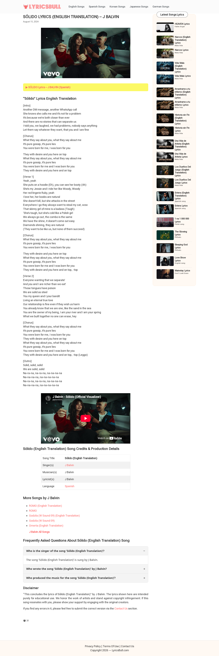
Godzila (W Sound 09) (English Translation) (54, 515)
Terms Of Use (111, 646)
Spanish (69, 486)
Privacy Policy (93, 646)
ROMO (33, 510)
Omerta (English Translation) (46, 525)
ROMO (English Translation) (45, 505)
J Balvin (69, 465)
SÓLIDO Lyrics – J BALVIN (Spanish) (49, 87)
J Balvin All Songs (39, 531)
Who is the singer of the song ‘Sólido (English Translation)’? (65, 551)
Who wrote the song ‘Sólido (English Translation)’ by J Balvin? (66, 569)
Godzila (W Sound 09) (42, 520)
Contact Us (121, 608)
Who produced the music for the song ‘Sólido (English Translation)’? (71, 578)
